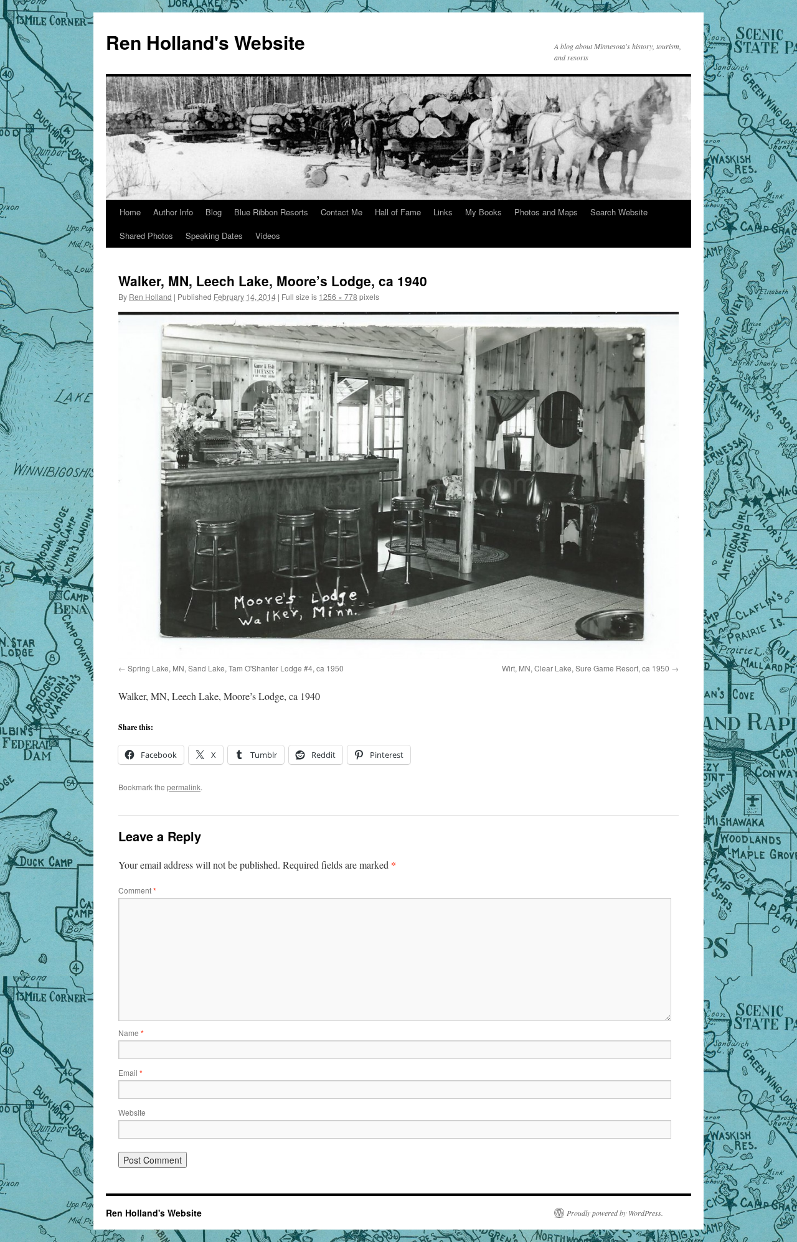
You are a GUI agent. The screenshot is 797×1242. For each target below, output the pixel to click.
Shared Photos (146, 235)
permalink (183, 787)
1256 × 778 (338, 296)
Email (130, 1072)
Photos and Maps (546, 212)
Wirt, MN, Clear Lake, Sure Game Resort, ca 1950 (585, 668)
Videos (267, 235)
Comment (137, 890)
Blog (213, 212)
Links (443, 212)
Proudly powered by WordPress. (615, 1213)
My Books (483, 212)
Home (130, 212)
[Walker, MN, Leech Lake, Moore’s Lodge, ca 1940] (398, 485)
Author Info (173, 212)
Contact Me (341, 212)
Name (131, 1032)
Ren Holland (150, 296)
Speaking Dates (214, 235)
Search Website (619, 212)
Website (132, 1112)
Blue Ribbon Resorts (271, 212)
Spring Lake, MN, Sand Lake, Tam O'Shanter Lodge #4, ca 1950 (236, 668)
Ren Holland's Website (205, 42)
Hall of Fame (398, 212)
